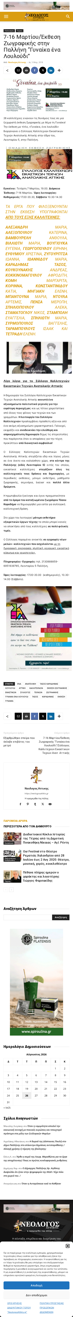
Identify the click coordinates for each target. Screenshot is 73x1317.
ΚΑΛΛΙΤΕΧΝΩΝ (36, 688)
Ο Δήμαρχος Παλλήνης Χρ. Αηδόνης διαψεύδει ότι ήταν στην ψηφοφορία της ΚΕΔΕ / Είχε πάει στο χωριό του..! (33, 1172)
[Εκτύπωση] (26, 70)
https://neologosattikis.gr (36, 793)
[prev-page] (6, 889)
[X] (42, 70)
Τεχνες (19, 30)
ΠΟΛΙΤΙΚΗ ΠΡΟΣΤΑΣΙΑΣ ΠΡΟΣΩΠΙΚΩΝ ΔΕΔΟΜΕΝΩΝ (52, 1307)
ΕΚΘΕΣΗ (61, 696)
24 (8, 1095)
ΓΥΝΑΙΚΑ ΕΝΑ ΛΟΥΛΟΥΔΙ (16, 696)
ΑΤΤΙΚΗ (22, 688)
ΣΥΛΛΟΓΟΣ (25, 692)
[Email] (18, 70)
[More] (59, 70)
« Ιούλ (7, 1107)
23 (64, 1088)
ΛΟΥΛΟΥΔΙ (10, 688)
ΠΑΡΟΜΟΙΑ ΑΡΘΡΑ (15, 821)
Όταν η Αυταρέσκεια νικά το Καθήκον (41, 1183)
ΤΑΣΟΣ (35, 696)
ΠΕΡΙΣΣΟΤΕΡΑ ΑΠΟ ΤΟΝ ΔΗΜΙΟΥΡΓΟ (27, 826)
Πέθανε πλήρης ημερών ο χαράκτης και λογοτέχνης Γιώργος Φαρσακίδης (41, 876)
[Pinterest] (29, 804)
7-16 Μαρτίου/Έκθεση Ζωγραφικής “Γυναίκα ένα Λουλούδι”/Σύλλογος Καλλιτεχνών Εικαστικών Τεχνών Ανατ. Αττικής (54, 745)
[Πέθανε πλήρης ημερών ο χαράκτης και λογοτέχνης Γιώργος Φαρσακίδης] (12, 876)
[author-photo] (36, 783)
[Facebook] (34, 70)
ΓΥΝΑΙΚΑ (9, 701)
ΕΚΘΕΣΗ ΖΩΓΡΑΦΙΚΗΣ (57, 688)
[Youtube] (51, 804)
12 (26, 1082)
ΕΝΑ (19, 683)
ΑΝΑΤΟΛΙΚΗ (30, 683)
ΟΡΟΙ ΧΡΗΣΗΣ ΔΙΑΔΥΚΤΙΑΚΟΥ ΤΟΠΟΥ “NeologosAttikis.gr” (19, 1307)
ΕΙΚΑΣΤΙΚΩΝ (10, 692)
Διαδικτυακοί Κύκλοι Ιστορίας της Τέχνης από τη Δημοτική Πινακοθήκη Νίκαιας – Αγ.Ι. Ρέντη (46, 838)
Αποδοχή (36, 1285)
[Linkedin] (50, 70)
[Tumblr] (37, 804)
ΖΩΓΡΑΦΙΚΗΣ (52, 692)
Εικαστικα (9, 843)
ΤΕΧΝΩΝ (38, 692)
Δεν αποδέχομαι (36, 1295)
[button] (67, 1246)
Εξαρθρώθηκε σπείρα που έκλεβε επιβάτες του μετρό (19, 741)
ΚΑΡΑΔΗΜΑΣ (48, 696)
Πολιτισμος (9, 30)
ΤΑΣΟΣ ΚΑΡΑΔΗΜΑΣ (49, 683)
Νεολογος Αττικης (17, 62)
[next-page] (11, 889)
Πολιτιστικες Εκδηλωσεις (10, 859)
